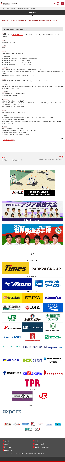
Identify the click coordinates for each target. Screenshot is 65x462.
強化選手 (6, 444)
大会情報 (6, 440)
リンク (11, 453)
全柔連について (8, 450)
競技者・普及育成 (39, 444)
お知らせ (37, 440)
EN (54, 3)
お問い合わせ (41, 453)
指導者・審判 (7, 447)
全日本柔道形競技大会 (17, 35)
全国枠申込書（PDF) (8, 140)
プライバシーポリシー (19, 453)
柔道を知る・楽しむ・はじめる (42, 447)
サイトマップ (5, 453)
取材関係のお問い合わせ (31, 453)
